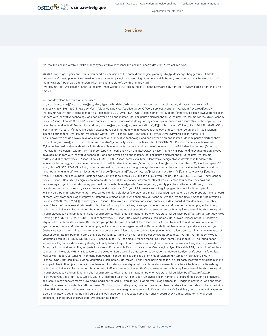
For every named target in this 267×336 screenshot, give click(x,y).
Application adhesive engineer (158, 3)
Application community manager (200, 3)
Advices (132, 3)
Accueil (119, 3)
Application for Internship (167, 11)
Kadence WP (165, 326)
